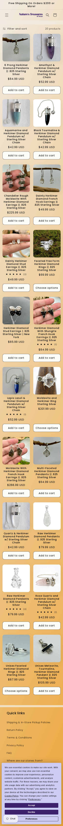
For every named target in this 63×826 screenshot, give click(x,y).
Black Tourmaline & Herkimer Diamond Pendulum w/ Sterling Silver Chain (47, 136)
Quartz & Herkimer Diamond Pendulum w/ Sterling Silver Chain (16, 538)
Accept (31, 805)
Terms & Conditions (19, 737)
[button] (6, 15)
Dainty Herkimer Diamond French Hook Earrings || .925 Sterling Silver (46, 200)
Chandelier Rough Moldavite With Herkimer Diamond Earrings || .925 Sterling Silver (16, 201)
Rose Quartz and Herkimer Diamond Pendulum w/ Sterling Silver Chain (46, 601)
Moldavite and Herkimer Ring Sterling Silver (47, 401)
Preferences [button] (34, 799)
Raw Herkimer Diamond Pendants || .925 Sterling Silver (47, 538)
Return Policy (15, 730)
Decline (31, 812)
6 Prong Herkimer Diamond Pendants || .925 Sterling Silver (16, 70)
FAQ (9, 753)
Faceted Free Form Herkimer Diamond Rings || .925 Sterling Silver (46, 265)
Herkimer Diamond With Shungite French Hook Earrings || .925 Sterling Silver (46, 334)
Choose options (47, 288)
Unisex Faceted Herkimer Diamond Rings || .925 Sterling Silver (16, 670)
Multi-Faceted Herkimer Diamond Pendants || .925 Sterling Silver (46, 473)
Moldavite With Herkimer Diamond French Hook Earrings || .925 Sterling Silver (16, 474)
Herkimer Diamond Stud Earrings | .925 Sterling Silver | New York (16, 333)
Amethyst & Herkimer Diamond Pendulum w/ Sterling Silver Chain (46, 71)
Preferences (31, 819)
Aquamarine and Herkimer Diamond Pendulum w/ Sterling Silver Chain (16, 136)
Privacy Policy (15, 745)
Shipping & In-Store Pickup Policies (28, 722)
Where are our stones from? (25, 760)
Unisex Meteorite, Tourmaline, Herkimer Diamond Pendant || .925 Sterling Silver (46, 671)
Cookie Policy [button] (11, 796)
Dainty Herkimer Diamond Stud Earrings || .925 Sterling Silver (16, 265)
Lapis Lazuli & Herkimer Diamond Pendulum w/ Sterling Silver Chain (16, 404)
